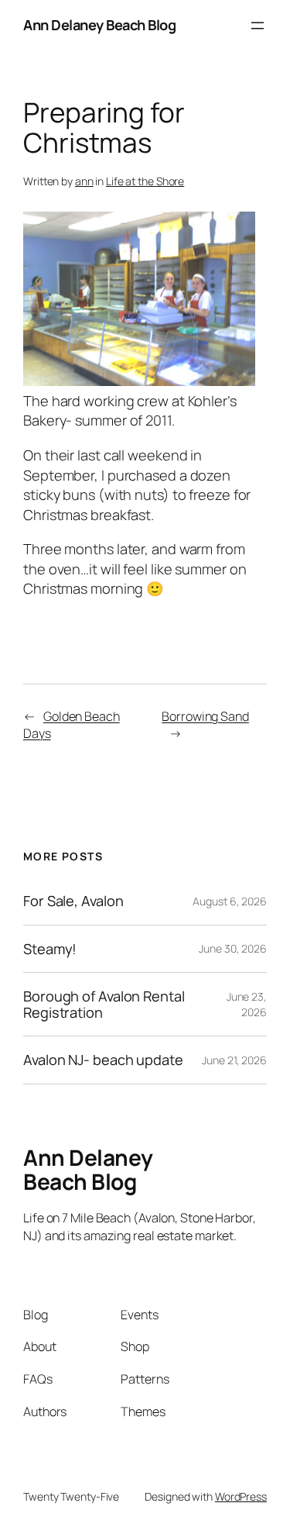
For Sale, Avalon (73, 900)
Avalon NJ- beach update (103, 1059)
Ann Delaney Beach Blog (99, 25)
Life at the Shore (145, 181)
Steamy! (50, 949)
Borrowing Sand (205, 716)
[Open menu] (257, 25)
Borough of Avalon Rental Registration (104, 1004)
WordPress (241, 1496)
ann (84, 181)
